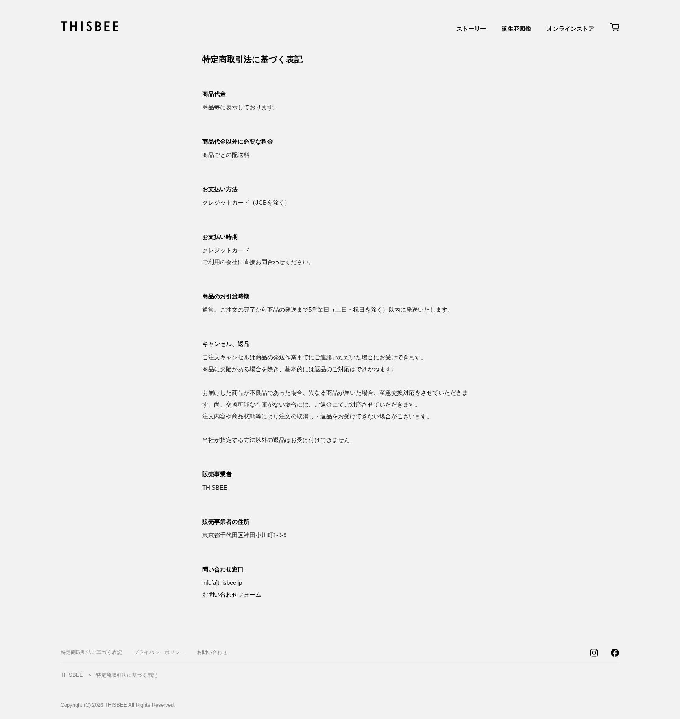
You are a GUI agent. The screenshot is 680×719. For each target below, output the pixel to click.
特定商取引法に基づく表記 (91, 652)
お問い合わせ (212, 652)
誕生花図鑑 (516, 28)
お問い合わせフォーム (231, 594)
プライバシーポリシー (159, 652)
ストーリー (471, 28)
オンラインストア (570, 28)
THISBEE (72, 675)
